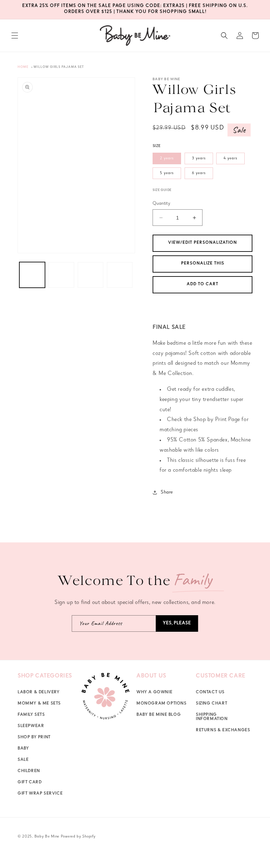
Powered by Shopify (78, 837)
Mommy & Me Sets (39, 704)
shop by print (34, 738)
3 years (199, 158)
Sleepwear (31, 726)
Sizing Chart (211, 704)
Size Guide (162, 190)
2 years (167, 158)
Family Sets (31, 715)
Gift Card (29, 783)
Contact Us (210, 692)
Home (23, 67)
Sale (23, 760)
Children (29, 771)
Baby (23, 749)
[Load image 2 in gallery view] (61, 275)
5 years (167, 173)
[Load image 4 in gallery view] (120, 275)
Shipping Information (212, 717)
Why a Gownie (154, 692)
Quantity (161, 204)
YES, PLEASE (177, 623)
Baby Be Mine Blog (158, 715)
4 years (230, 158)
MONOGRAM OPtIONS (161, 704)
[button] (14, 35)
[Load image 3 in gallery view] (90, 275)
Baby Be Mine (46, 837)
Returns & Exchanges (223, 730)
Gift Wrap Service (40, 794)
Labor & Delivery (39, 692)
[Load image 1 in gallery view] (32, 275)
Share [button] (167, 492)
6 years (199, 173)
